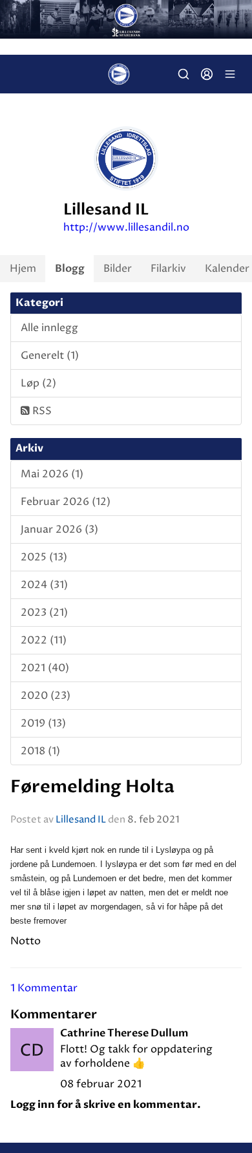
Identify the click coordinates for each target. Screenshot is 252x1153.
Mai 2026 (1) (52, 474)
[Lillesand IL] (126, 19)
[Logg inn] (206, 74)
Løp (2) (38, 383)
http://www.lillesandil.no (126, 227)
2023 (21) (44, 612)
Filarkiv (168, 269)
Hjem (23, 269)
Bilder (117, 269)
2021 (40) (45, 668)
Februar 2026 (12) (65, 502)
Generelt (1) (50, 355)
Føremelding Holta (92, 787)
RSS (41, 411)
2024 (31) (44, 585)
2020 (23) (45, 696)
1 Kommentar (44, 988)
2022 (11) (44, 640)
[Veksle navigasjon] (230, 74)
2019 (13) (43, 723)
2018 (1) (40, 751)
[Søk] (183, 74)
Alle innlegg (49, 328)
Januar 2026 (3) (59, 529)
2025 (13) (44, 557)
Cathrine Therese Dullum (124, 1033)
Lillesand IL (81, 819)
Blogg (70, 269)
